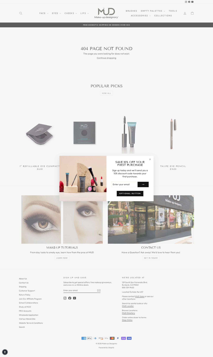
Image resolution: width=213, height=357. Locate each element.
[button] (5, 352)
